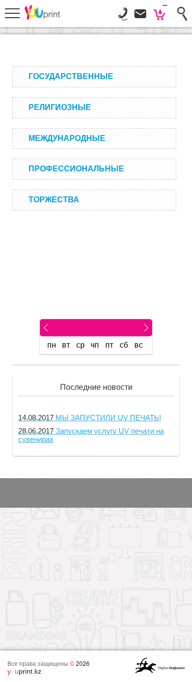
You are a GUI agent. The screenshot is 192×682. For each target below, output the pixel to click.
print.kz (24, 671)
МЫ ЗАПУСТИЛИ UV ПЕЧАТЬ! (89, 417)
